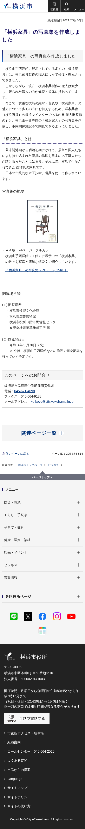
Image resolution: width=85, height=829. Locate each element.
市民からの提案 (19, 770)
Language (14, 779)
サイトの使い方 (19, 806)
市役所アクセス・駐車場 (25, 733)
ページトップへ (42, 477)
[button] (54, 6)
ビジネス (53, 465)
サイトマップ (17, 788)
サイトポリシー (19, 797)
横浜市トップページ (30, 465)
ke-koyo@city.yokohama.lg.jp (52, 401)
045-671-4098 (24, 391)
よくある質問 (17, 760)
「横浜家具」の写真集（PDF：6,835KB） (36, 270)
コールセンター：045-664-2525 (30, 751)
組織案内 (14, 742)
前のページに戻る (17, 453)
